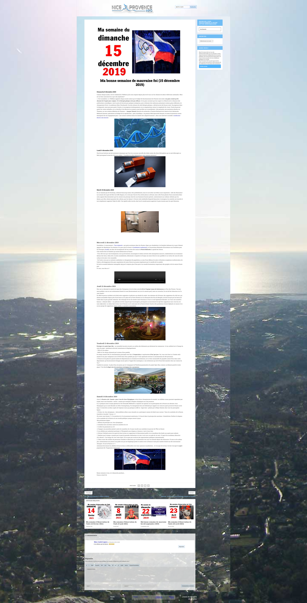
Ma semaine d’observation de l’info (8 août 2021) (125, 523)
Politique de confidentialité (159, 597)
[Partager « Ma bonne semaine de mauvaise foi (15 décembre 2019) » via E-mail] (145, 485)
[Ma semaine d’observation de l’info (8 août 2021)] (126, 511)
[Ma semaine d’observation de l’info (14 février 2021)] (99, 511)
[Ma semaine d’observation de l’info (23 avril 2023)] (181, 511)
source (106, 117)
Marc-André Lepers (100, 542)
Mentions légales (171, 597)
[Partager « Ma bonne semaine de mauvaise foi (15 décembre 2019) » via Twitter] (142, 485)
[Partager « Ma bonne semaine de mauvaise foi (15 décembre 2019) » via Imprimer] (148, 485)
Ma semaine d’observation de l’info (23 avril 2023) (179, 523)
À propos (135, 596)
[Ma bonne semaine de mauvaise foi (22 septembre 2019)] (153, 511)
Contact (146, 596)
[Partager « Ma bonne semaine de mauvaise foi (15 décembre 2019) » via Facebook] (138, 485)
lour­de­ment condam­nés (140, 247)
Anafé (107, 249)
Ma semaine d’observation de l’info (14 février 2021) (97, 523)
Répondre (181, 546)
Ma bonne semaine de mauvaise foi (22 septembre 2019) (153, 523)
